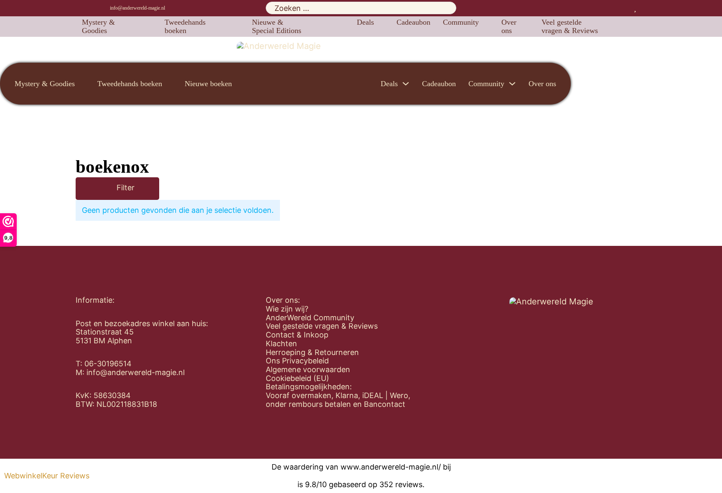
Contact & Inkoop (297, 335)
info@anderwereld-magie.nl (137, 8)
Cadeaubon (413, 22)
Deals (365, 22)
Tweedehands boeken (185, 26)
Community (461, 22)
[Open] (104, 189)
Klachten (281, 344)
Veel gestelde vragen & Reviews (570, 26)
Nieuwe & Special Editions (276, 26)
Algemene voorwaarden (308, 369)
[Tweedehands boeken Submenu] (236, 26)
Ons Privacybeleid (297, 361)
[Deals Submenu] (381, 22)
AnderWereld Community (310, 318)
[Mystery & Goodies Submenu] (149, 26)
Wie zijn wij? (287, 309)
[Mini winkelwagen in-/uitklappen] (643, 8)
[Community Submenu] (486, 22)
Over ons (508, 26)
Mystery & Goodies (98, 26)
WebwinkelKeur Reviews (46, 476)
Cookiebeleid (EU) (297, 378)
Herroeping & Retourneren (312, 352)
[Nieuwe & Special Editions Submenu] (341, 26)
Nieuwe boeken (208, 83)
